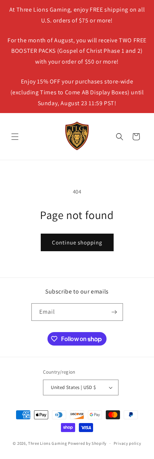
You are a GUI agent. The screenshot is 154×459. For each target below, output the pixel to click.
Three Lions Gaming (47, 443)
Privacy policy (127, 443)
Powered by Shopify (87, 443)
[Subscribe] (114, 312)
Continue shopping (77, 242)
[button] (15, 136)
